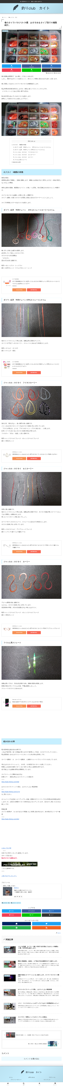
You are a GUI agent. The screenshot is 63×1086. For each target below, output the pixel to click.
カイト (16, 888)
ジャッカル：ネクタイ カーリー (24, 157)
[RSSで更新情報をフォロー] (21, 896)
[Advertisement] (31, 723)
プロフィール (52, 1077)
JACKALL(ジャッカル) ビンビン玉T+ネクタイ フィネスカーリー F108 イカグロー (34, 454)
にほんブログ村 (6, 848)
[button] (58, 506)
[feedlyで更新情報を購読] (19, 896)
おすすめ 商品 (6, 902)
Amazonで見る (19, 289)
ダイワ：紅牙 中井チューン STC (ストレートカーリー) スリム (33, 147)
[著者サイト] (15, 896)
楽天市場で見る (34, 289)
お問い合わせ (31, 1077)
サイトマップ (47, 1079)
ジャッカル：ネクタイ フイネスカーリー (26, 152)
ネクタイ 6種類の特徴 (19, 144)
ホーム (11, 1077)
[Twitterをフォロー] (17, 896)
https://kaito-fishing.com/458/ (10, 782)
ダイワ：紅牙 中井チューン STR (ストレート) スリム (30, 149)
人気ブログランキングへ (9, 876)
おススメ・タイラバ (16, 902)
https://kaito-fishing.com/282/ (10, 819)
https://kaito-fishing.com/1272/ (11, 792)
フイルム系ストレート (21, 159)
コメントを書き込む (31, 1059)
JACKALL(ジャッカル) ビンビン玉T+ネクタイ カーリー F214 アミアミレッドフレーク (36, 628)
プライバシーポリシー (16, 1079)
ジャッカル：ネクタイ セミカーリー (25, 154)
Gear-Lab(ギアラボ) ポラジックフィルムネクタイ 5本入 (27, 701)
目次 (29, 141)
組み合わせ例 (17, 162)
